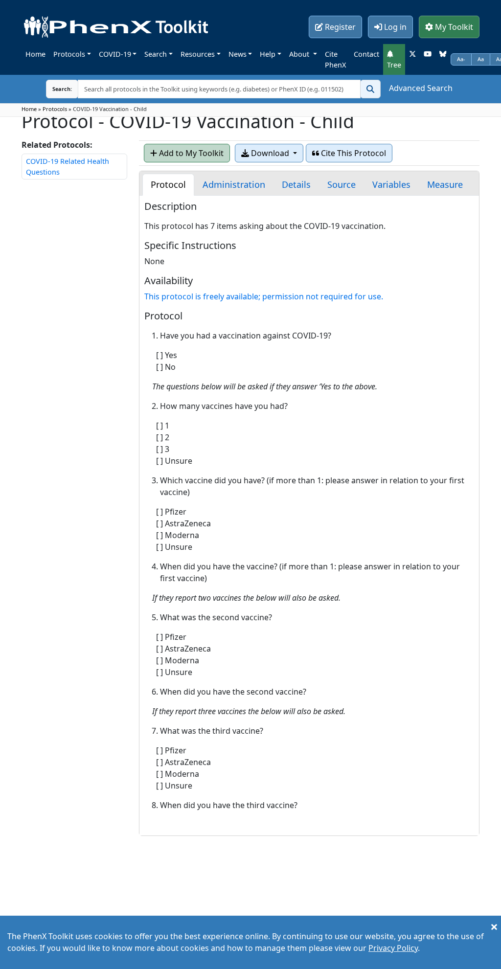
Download (270, 153)
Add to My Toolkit (190, 153)
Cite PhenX (335, 59)
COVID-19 (115, 54)
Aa (481, 59)
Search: (54, 88)
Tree (394, 64)
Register (339, 27)
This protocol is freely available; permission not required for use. (263, 296)
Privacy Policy (393, 948)
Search (155, 54)
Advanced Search (421, 88)
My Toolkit (453, 27)
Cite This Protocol (352, 153)
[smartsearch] (370, 89)
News (237, 54)
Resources (198, 54)
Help (267, 54)
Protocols (69, 54)
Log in (394, 27)
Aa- (461, 59)
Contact (366, 54)
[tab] (168, 185)
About (300, 54)
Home (35, 54)
